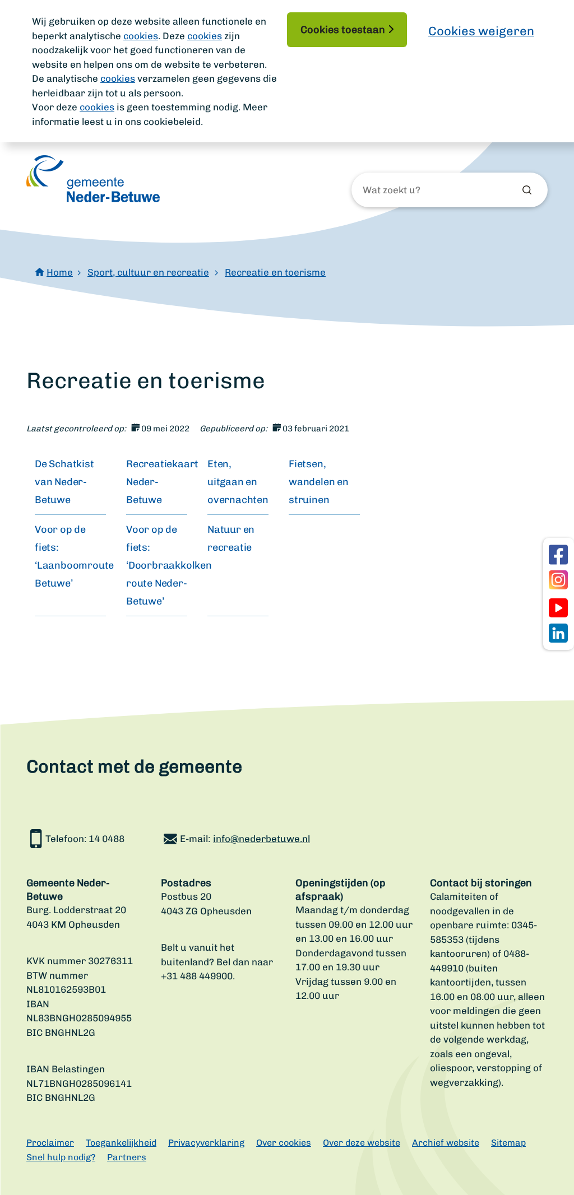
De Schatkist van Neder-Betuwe (64, 482)
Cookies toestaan (342, 30)
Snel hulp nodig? (60, 1157)
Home (60, 272)
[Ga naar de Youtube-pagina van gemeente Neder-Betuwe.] (558, 608)
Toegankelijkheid (121, 1142)
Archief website (445, 1142)
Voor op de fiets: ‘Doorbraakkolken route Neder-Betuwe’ (169, 565)
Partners (126, 1157)
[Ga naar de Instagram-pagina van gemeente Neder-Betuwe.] (558, 580)
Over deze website (361, 1142)
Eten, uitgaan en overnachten (238, 482)
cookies (140, 35)
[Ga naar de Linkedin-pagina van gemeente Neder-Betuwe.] (558, 633)
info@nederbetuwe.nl (261, 838)
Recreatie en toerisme (275, 272)
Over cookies (283, 1142)
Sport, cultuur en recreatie (148, 272)
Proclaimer (50, 1142)
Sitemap (508, 1142)
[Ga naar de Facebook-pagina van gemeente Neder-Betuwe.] (558, 554)
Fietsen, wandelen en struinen (319, 482)
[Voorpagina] (93, 178)
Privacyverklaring (206, 1142)
